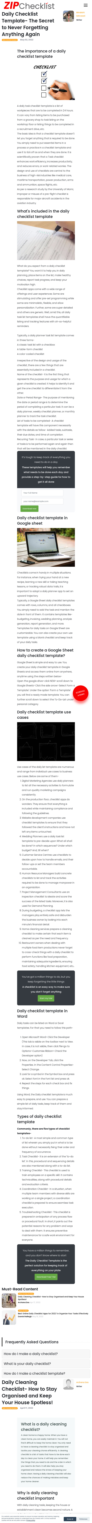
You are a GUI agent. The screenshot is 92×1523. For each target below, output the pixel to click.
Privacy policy (30, 1520)
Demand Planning (42, 906)
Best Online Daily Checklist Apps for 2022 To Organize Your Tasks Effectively (53, 1313)
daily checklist (63, 952)
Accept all (70, 1519)
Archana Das (82, 1382)
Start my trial (46, 998)
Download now (29, 508)
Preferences (83, 1519)
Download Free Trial (46, 1277)
